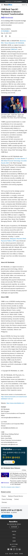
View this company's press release (10, 487)
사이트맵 (21, 553)
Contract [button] (16, 499)
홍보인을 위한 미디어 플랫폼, (13, 1)
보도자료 (14, 531)
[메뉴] (1, 4)
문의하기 (14, 546)
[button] (2, 36)
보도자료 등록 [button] (14, 526)
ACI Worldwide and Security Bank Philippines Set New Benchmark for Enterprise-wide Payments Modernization (18, 475)
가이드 (14, 538)
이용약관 (16, 553)
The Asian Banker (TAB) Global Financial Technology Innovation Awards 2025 (14, 161)
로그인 (6, 553)
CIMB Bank (14, 49)
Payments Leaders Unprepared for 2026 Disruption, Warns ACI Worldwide (18, 482)
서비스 (14, 534)
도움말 (14, 541)
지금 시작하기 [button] (6, 516)
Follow (24, 470)
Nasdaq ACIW (14, 31)
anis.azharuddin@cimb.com (9, 442)
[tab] (14, 531)
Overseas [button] (4, 502)
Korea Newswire (9, 43)
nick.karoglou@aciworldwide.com (11, 417)
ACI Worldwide (5, 31)
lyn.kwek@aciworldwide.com (9, 428)
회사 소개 (11, 553)
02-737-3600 (15, 544)
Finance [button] (4, 496)
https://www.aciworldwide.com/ (15, 403)
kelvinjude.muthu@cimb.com (9, 444)
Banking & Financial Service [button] (15, 496)
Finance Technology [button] (7, 499)
